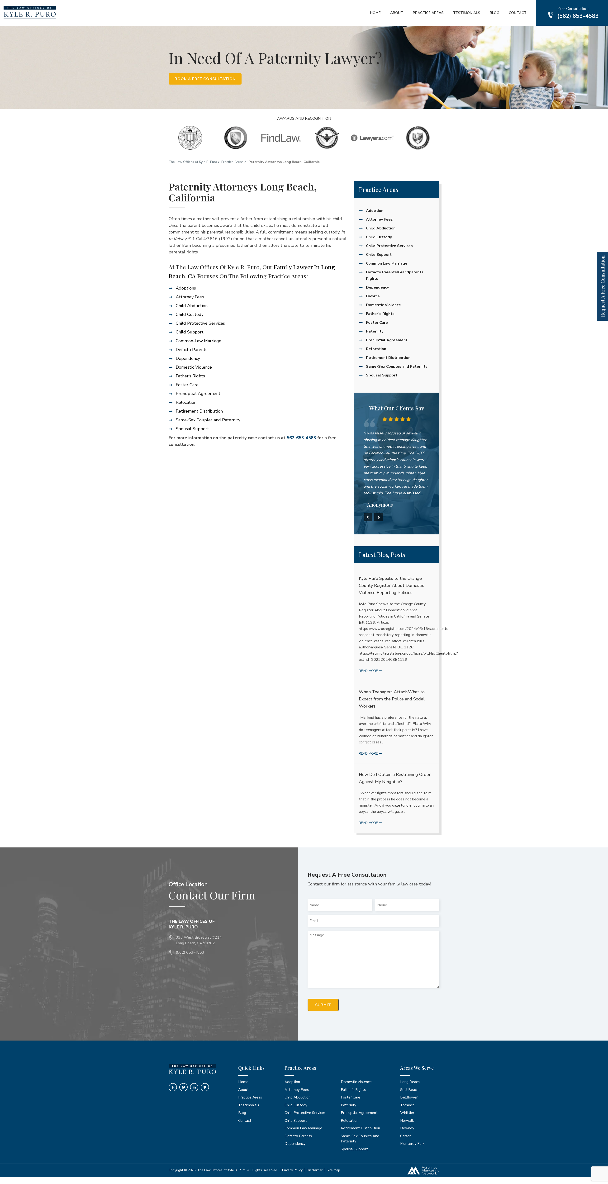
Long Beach (410, 1081)
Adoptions (186, 288)
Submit (323, 1005)
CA (192, 276)
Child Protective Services (200, 323)
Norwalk (407, 1120)
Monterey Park (412, 1143)
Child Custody (190, 314)
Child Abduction (192, 306)
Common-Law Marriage (198, 341)
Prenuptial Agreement (198, 393)
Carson (405, 1136)
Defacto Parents (191, 349)
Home (375, 12)
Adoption (374, 210)
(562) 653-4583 (577, 16)
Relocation (186, 402)
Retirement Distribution (199, 411)
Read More (369, 671)
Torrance (407, 1105)
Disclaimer (315, 1170)
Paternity (374, 331)
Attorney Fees (190, 297)
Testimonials (466, 12)
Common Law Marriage (386, 263)
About (396, 12)
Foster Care (187, 385)
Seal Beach (409, 1089)
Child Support (190, 332)
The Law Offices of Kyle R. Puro (193, 162)
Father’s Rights (190, 376)
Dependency (188, 358)
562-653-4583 (301, 438)
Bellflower (409, 1097)
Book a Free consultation (205, 78)
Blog (494, 12)
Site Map (333, 1170)
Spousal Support (192, 429)
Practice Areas (428, 12)
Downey (407, 1128)
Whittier (407, 1112)
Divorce (373, 296)
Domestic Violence (194, 367)
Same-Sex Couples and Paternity (208, 420)
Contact (518, 12)
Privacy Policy (292, 1170)
